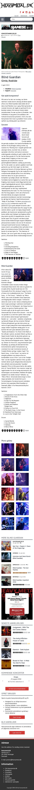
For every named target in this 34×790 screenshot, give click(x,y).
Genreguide (8, 774)
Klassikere (8, 772)
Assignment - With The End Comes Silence (21, 628)
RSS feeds (8, 778)
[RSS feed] (33, 12)
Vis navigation (2, 19)
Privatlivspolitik (10, 780)
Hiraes (16, 677)
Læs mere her (17, 733)
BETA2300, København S (16, 682)
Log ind (16, 15)
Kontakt (31, 15)
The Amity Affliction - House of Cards (20, 639)
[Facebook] (20, 12)
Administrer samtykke (12, 782)
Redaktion (8, 770)
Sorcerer (13, 91)
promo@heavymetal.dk (13, 760)
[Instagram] (26, 12)
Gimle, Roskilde (9, 80)
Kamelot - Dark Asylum (21, 649)
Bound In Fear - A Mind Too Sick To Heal (21, 661)
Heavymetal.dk (17, 5)
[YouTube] (30, 12)
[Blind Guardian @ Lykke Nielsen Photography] (23, 274)
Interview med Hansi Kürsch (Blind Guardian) (21, 557)
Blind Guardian (16, 89)
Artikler (7, 776)
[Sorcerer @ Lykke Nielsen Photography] (10, 133)
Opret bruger (24, 15)
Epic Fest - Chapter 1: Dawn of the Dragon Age (21, 547)
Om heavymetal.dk (11, 768)
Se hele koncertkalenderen (17, 689)
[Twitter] (23, 12)
